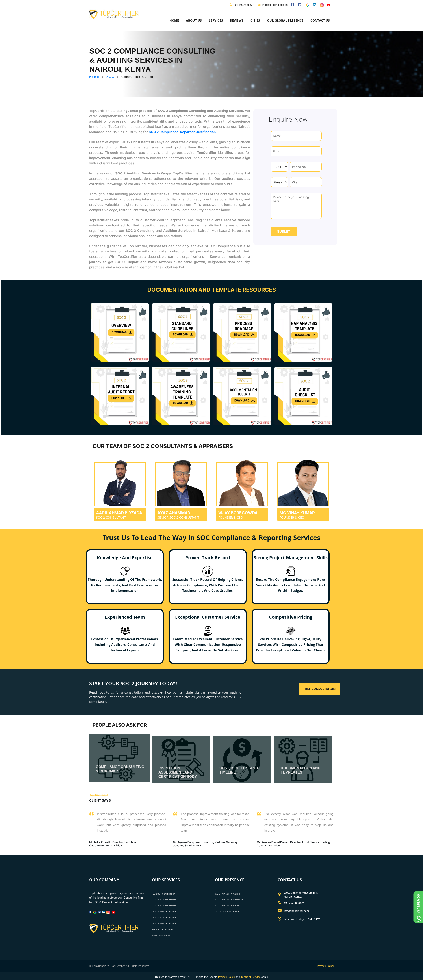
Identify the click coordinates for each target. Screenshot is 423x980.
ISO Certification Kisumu (227, 905)
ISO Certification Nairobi (228, 893)
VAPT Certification (161, 935)
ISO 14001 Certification (164, 899)
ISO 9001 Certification (163, 893)
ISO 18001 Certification (164, 905)
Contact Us (320, 20)
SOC (110, 76)
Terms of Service (251, 977)
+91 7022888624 (244, 4)
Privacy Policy (325, 966)
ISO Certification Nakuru (227, 911)
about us (194, 20)
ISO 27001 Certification (164, 917)
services (216, 20)
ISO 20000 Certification (164, 923)
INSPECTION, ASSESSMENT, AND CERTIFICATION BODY (177, 772)
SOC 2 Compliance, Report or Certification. (183, 132)
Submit (283, 231)
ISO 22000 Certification (164, 911)
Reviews (236, 20)
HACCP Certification (162, 929)
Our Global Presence (285, 20)
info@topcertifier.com (275, 4)
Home (174, 20)
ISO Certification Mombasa (229, 899)
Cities (255, 20)
